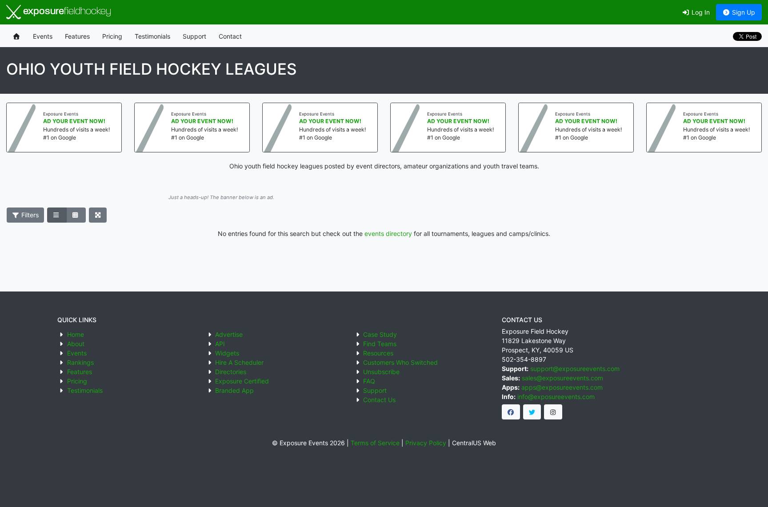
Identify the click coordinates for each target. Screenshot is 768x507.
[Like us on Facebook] (511, 411)
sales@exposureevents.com (562, 378)
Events (42, 36)
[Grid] (76, 215)
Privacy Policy (425, 443)
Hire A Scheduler (239, 362)
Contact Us (379, 399)
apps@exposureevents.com (562, 387)
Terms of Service (375, 443)
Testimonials (152, 36)
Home (75, 334)
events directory (388, 233)
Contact (230, 36)
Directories (230, 371)
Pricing (112, 36)
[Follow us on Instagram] (553, 411)
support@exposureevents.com (575, 368)
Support (194, 36)
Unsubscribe (381, 371)
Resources (378, 353)
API (220, 343)
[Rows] (57, 215)
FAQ (369, 381)
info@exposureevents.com (556, 396)
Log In (700, 12)
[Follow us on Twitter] (532, 411)
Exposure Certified (242, 381)
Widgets (227, 353)
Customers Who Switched (400, 362)
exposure (66, 12)
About (75, 343)
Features (77, 36)
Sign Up (742, 12)
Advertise (229, 334)
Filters (29, 215)
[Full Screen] (98, 215)
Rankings (80, 362)
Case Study (380, 334)
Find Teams (379, 343)
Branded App (234, 390)
